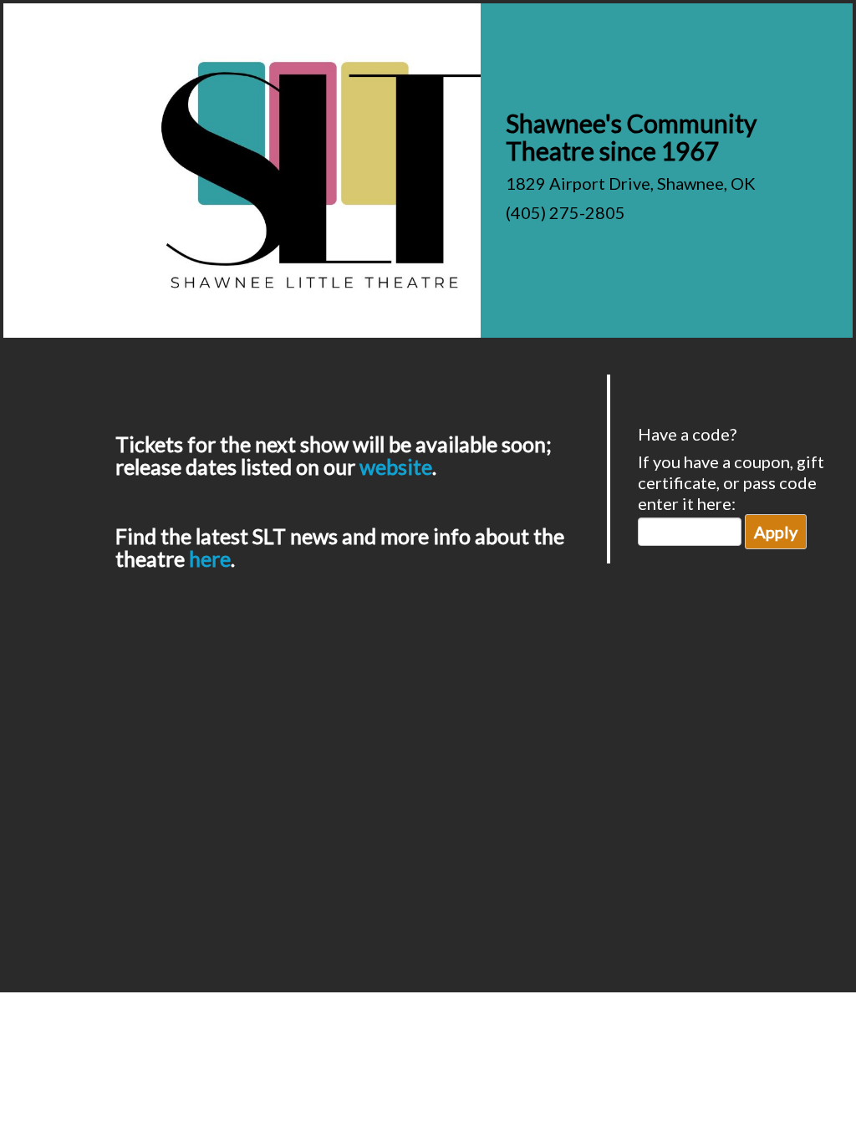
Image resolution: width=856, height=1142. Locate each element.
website (395, 466)
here (210, 558)
